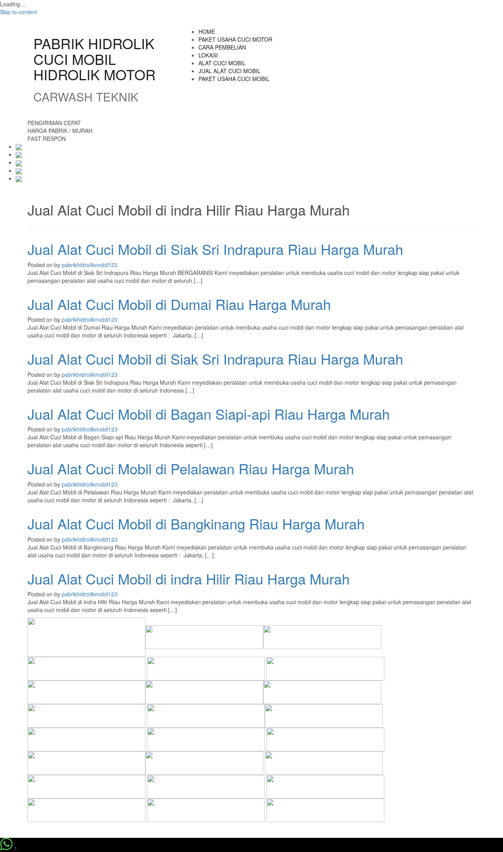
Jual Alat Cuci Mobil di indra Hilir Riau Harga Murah (189, 578)
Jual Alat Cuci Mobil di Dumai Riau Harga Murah (179, 304)
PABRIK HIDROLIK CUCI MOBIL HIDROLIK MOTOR (94, 58)
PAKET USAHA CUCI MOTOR (235, 39)
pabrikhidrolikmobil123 (89, 265)
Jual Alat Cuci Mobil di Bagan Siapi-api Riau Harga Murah (209, 414)
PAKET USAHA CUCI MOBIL (234, 79)
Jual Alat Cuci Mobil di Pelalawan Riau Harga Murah (191, 468)
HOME (206, 31)
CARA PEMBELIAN (222, 47)
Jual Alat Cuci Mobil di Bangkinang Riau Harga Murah (196, 523)
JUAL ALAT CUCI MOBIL (229, 71)
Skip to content (18, 12)
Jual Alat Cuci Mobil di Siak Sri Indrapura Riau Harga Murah (215, 249)
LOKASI (208, 55)
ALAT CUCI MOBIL (222, 63)
